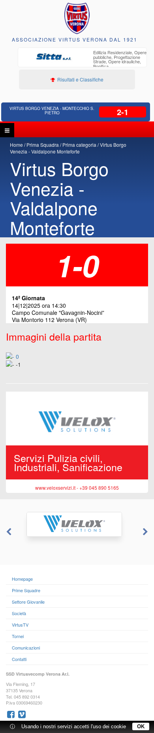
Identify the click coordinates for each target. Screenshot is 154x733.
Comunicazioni (26, 647)
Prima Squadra (42, 144)
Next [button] (146, 532)
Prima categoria (79, 144)
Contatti (19, 659)
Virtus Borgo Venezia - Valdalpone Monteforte (68, 148)
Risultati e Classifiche (79, 79)
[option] (82, 60)
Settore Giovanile (28, 602)
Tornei (18, 636)
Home (16, 144)
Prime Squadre (26, 590)
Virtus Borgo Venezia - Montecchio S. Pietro (51, 111)
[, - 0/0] (23, 369)
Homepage (22, 579)
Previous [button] (8, 532)
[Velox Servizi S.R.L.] (77, 524)
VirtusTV (20, 624)
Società (19, 613)
